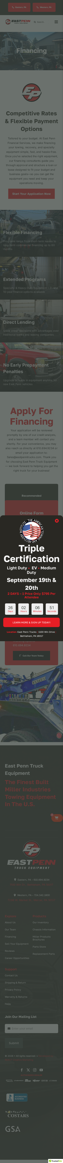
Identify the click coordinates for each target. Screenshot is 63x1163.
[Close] (57, 521)
